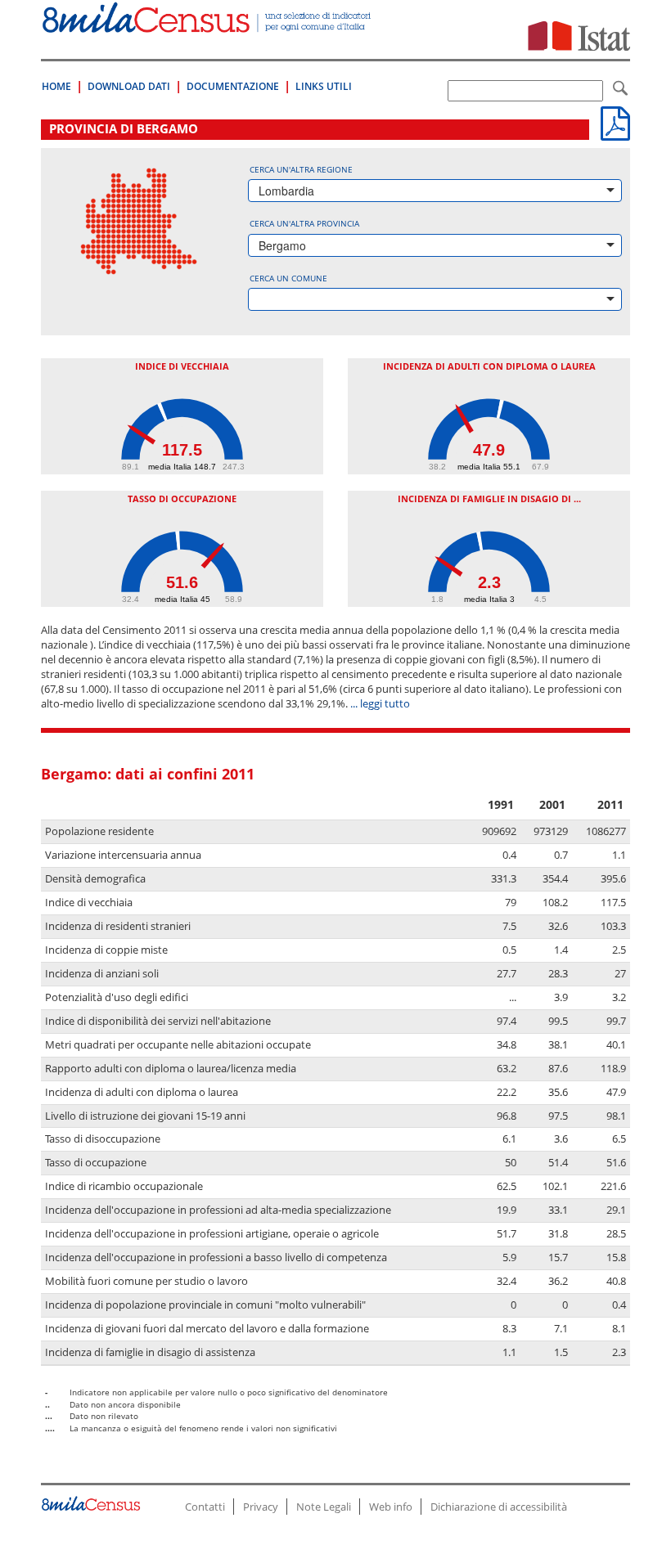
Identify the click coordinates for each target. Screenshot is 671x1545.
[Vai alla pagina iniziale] (208, 24)
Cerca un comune (288, 278)
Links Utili (323, 86)
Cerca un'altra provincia (304, 223)
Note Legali (323, 1506)
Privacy (260, 1506)
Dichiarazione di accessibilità (498, 1506)
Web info (390, 1506)
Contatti (205, 1506)
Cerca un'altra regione (301, 169)
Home (56, 86)
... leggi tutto (380, 704)
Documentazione (233, 86)
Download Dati (129, 86)
